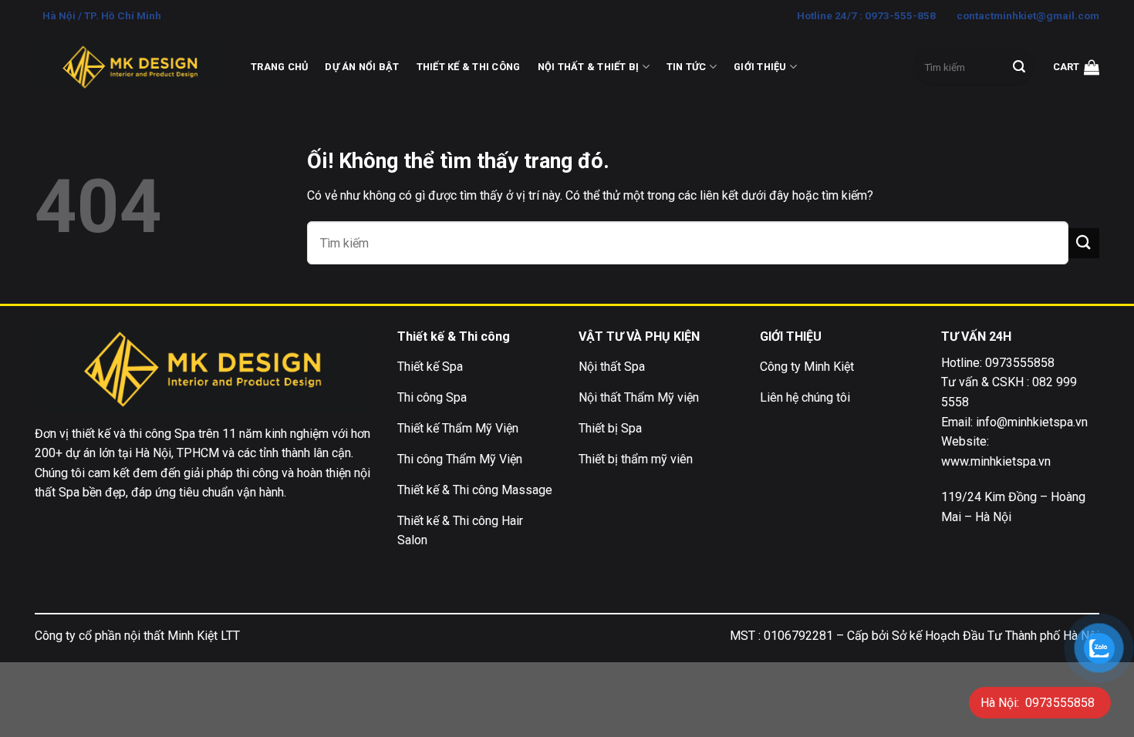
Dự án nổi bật (362, 66)
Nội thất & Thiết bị (589, 66)
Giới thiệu (760, 66)
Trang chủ (279, 66)
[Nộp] (1019, 67)
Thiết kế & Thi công (469, 66)
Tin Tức (687, 66)
